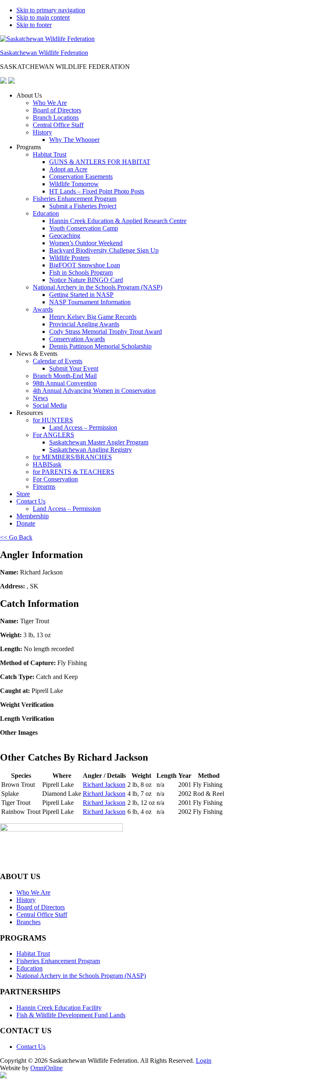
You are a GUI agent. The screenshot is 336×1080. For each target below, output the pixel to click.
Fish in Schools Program (81, 272)
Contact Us (30, 501)
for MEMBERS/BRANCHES (72, 456)
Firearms (44, 486)
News (40, 397)
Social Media (50, 405)
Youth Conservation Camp (83, 228)
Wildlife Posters (69, 257)
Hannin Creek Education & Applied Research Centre (117, 220)
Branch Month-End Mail (65, 375)
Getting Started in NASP (81, 294)
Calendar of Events (57, 361)
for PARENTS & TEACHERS (73, 471)
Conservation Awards (77, 338)
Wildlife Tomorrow (74, 183)
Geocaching (64, 235)
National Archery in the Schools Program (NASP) (97, 287)
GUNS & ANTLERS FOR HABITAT (99, 161)
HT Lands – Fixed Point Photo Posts (96, 191)
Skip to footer (34, 24)
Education (46, 213)
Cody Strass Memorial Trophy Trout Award (105, 331)
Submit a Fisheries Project (82, 206)
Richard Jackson (104, 784)
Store (23, 493)
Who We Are (50, 102)
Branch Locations (56, 117)
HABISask (47, 464)
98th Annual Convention (65, 383)
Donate (25, 523)
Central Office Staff (58, 124)
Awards (43, 309)
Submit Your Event (73, 368)
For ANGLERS (53, 434)
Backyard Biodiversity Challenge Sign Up (104, 250)
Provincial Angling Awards (84, 324)
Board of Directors (57, 110)
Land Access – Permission (83, 427)
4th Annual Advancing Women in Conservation (94, 390)
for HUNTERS (53, 420)
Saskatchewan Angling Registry (90, 449)
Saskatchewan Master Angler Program (98, 442)
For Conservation (55, 479)
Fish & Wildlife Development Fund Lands (70, 1015)
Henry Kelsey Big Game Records (92, 316)
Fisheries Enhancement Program (74, 198)
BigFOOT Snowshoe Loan (84, 265)
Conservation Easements (81, 176)
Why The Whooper (74, 139)
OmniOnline (46, 1067)
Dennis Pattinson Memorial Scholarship (100, 346)
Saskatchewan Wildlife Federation (44, 52)
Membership (32, 516)
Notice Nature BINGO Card (86, 279)
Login (203, 1060)
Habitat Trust (49, 154)
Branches (28, 921)
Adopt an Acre (68, 169)
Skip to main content (43, 17)
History (42, 132)
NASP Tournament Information (90, 301)
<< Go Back (16, 537)
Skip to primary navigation (50, 10)
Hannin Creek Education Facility (59, 1007)
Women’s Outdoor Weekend (86, 242)
